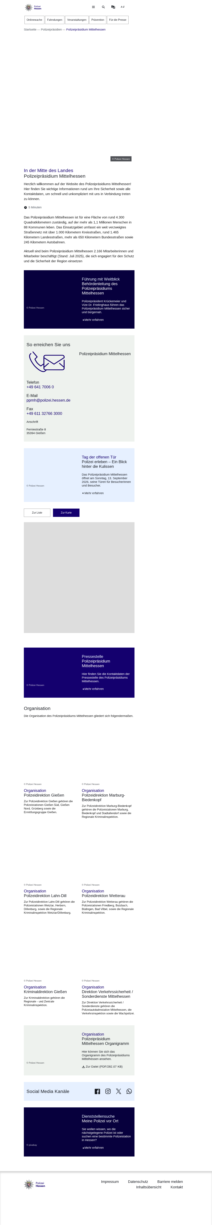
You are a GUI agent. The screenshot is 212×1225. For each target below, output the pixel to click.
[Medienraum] (113, 7)
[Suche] (103, 7)
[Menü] (93, 7)
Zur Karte (66, 512)
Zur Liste (37, 512)
